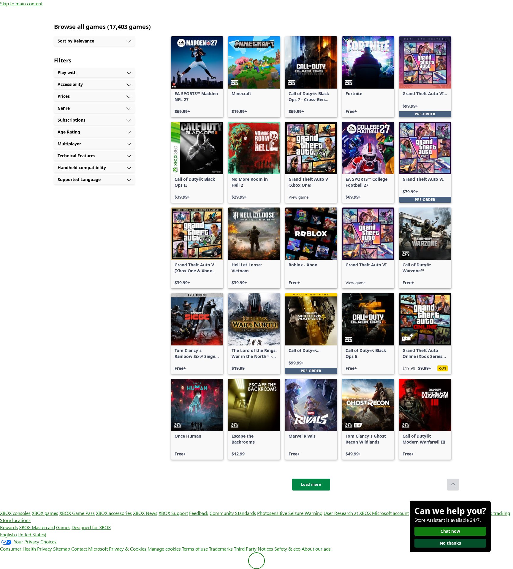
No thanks (450, 543)
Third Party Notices (253, 549)
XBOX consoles (15, 513)
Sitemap (61, 549)
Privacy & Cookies (127, 549)
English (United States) (23, 534)
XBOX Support (173, 513)
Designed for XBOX (91, 527)
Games (63, 527)
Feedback (198, 513)
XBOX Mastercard (37, 527)
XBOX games (45, 513)
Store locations (15, 520)
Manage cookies (164, 549)
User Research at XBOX (348, 513)
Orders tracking (494, 513)
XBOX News (145, 513)
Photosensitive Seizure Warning (289, 513)
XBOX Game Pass (77, 513)
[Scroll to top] (453, 485)
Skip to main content (21, 3)
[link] (197, 76)
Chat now (450, 531)
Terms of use (195, 549)
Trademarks (221, 549)
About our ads (316, 549)
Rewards (9, 527)
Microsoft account (390, 513)
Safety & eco (287, 549)
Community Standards (233, 513)
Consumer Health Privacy (26, 549)
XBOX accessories (114, 513)
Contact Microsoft (89, 549)
